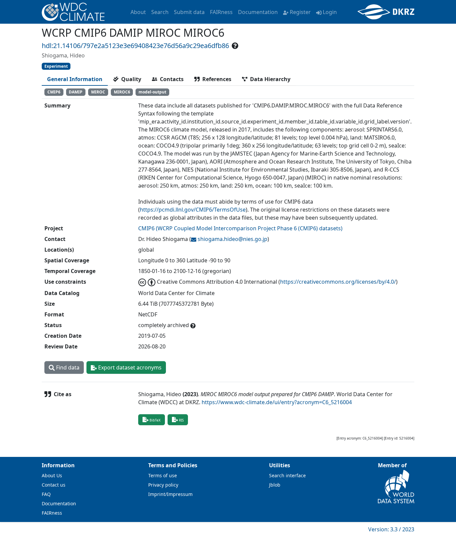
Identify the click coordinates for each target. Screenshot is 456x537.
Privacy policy (163, 485)
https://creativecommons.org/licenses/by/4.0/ (338, 281)
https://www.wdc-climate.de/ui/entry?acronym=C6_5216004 (277, 402)
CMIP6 (53, 92)
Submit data (189, 12)
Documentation (258, 12)
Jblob (274, 485)
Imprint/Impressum (170, 494)
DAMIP (75, 92)
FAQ (46, 494)
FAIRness (221, 12)
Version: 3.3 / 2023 (391, 529)
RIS (181, 420)
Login (330, 12)
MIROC (98, 92)
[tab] (75, 79)
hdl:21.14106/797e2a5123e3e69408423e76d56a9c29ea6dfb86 (135, 45)
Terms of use (162, 475)
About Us (52, 475)
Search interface (287, 475)
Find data (67, 367)
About (138, 12)
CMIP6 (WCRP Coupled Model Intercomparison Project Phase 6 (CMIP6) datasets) (240, 228)
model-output (152, 92)
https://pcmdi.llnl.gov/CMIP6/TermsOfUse (193, 209)
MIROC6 (122, 92)
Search (160, 12)
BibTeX (155, 420)
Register (300, 12)
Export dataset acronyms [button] (129, 367)
